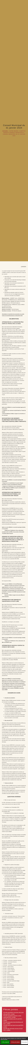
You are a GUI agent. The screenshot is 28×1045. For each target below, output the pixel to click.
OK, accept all (5, 1042)
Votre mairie (13, 131)
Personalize (24, 1042)
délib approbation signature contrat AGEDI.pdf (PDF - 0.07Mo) (12, 1016)
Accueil (5, 131)
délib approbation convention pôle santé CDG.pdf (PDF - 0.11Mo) (13, 1013)
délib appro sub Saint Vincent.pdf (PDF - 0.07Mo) (13, 1026)
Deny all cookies (16, 1042)
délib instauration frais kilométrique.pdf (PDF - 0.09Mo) (13, 1022)
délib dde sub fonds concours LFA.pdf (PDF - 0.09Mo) (12, 1029)
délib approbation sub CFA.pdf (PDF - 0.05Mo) (12, 1019)
